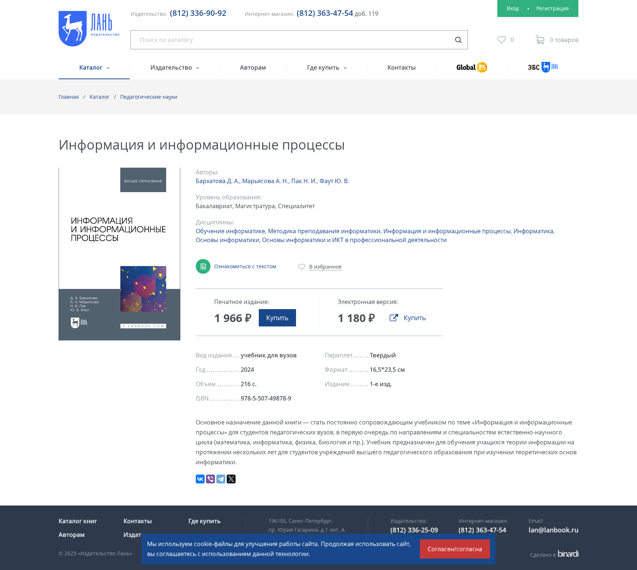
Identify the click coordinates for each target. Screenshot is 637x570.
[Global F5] (472, 70)
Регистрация (552, 8)
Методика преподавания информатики (324, 231)
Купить (277, 317)
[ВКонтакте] (200, 479)
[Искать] (458, 40)
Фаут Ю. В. (334, 181)
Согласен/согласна (455, 549)
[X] (231, 479)
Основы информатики (227, 240)
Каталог (91, 67)
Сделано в (553, 554)
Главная (69, 96)
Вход (513, 8)
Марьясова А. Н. (265, 181)
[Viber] (210, 479)
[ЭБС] (543, 70)
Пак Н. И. (304, 181)
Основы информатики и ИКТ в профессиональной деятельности (354, 240)
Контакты (401, 67)
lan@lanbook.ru (553, 529)
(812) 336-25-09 (414, 529)
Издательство (172, 67)
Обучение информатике (230, 231)
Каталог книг (78, 521)
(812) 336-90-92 (198, 13)
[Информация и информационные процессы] (119, 254)
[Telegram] (220, 479)
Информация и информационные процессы (447, 231)
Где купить (324, 67)
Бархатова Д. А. (217, 181)
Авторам (253, 67)
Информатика (533, 231)
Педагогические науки (148, 96)
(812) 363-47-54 (325, 13)
